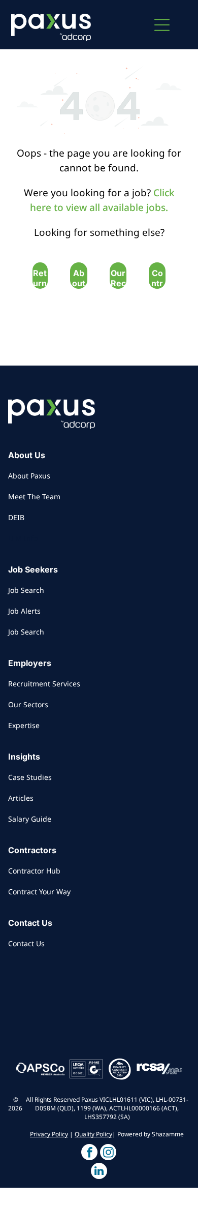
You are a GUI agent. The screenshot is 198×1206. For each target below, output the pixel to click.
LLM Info (23, 538)
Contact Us (26, 943)
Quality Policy (93, 1134)
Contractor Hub (34, 871)
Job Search (26, 590)
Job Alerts (24, 611)
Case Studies (30, 777)
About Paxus (29, 475)
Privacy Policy (49, 1134)
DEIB (16, 517)
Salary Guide (29, 819)
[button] (162, 25)
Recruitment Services (44, 683)
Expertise (24, 725)
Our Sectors (28, 704)
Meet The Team (34, 496)
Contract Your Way (39, 891)
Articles (21, 798)
